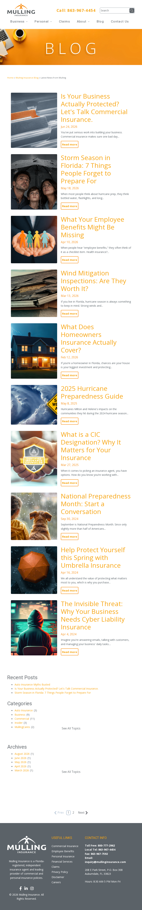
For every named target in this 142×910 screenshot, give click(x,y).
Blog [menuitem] (100, 21)
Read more (69, 144)
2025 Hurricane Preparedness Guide (92, 392)
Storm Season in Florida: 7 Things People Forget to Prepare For (86, 169)
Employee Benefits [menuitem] (63, 851)
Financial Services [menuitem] (62, 861)
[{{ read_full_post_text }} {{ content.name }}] (34, 120)
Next (81, 813)
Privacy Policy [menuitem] (60, 872)
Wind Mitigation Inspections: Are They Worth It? (93, 281)
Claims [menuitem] (64, 21)
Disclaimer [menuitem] (58, 877)
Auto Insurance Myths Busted (32, 684)
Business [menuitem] (18, 21)
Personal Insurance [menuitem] (63, 856)
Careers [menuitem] (56, 882)
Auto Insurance (26, 710)
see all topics (71, 728)
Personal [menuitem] (42, 21)
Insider (21, 722)
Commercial (25, 718)
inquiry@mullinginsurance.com (105, 862)
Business (22, 714)
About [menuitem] (82, 21)
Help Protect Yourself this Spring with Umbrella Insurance (93, 557)
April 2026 (23, 766)
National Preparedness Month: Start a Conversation (96, 504)
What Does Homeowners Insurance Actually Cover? (89, 338)
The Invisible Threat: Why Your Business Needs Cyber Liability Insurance (93, 615)
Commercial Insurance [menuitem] (65, 846)
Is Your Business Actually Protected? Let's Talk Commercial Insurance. (94, 108)
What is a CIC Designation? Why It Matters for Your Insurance (91, 446)
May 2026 (23, 762)
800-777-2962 (106, 845)
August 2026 (24, 753)
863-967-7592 (99, 854)
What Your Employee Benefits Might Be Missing (92, 227)
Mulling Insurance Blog (27, 77)
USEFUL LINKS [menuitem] (62, 838)
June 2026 (23, 758)
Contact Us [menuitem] (120, 21)
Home (10, 77)
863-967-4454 (81, 10)
